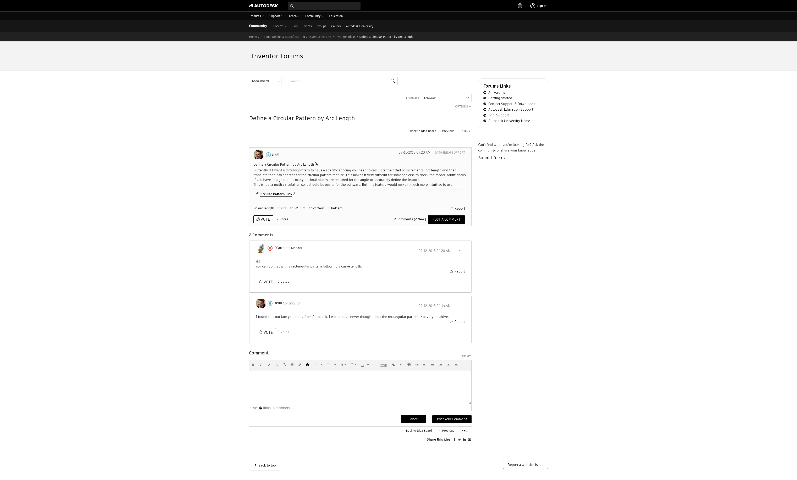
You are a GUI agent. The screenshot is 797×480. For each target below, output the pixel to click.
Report (460, 208)
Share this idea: (439, 439)
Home (253, 37)
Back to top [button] (267, 465)
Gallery (336, 26)
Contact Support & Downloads (511, 103)
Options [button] (461, 106)
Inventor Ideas (345, 37)
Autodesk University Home (509, 120)
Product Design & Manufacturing (283, 37)
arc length (266, 208)
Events (307, 26)
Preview (466, 355)
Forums (278, 26)
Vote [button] (265, 219)
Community (258, 25)
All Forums (496, 92)
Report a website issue (525, 464)
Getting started (500, 98)
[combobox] (324, 6)
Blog (295, 26)
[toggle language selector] (520, 5)
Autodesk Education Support (510, 109)
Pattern (337, 208)
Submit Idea (491, 158)
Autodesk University (359, 26)
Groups (321, 26)
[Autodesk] (263, 6)
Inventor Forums (320, 37)
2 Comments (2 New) (410, 219)
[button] (459, 251)
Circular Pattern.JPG (276, 194)
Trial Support (498, 115)
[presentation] (253, 365)
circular (287, 208)
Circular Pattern (312, 208)
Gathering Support (450, 152)
